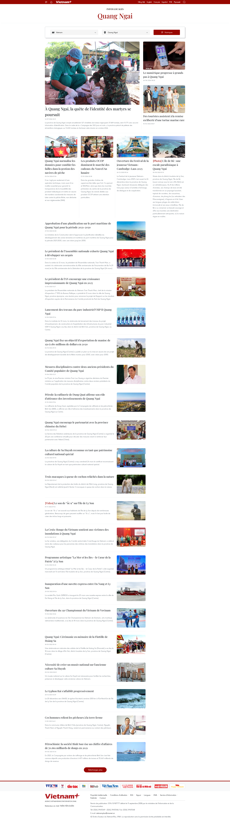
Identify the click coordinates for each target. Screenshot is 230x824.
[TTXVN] (51, 786)
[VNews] (62, 786)
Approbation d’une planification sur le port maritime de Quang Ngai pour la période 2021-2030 (78, 225)
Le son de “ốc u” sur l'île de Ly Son (74, 503)
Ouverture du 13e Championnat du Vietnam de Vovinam (78, 610)
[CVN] (127, 786)
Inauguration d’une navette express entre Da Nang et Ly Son (78, 586)
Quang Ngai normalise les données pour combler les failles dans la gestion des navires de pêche (60, 166)
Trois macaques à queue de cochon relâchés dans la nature (79, 476)
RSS (131, 795)
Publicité (93, 798)
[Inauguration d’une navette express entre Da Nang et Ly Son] (131, 591)
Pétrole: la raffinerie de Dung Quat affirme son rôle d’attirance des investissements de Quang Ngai (75, 396)
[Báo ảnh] (161, 786)
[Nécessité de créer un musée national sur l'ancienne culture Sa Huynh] (131, 672)
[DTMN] (143, 786)
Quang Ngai (115, 15)
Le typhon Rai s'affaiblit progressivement (69, 691)
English (149, 2)
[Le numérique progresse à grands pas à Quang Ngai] (164, 55)
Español (164, 2)
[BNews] (84, 786)
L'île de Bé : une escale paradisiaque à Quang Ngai (167, 164)
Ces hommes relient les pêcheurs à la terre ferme (74, 717)
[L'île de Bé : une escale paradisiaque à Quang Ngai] (169, 147)
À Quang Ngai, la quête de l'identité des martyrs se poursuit (88, 111)
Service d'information (168, 795)
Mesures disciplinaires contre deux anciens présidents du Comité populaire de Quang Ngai (79, 368)
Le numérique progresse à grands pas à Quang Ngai (163, 74)
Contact (103, 798)
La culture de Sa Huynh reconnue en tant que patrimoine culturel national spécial (78, 452)
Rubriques (168, 32)
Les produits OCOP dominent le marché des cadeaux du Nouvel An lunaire (95, 166)
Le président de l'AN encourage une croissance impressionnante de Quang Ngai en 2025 (72, 281)
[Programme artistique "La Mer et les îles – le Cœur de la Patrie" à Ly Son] (131, 565)
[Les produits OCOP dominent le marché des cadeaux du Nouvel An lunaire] (97, 147)
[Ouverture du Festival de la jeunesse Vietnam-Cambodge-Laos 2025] (133, 147)
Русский (177, 2)
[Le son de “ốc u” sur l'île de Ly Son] (131, 510)
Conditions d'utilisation (118, 795)
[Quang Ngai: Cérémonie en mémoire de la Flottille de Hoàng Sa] (131, 644)
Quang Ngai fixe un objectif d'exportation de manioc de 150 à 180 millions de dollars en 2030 (77, 342)
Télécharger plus (95, 769)
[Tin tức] (72, 786)
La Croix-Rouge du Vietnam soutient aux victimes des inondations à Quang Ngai (77, 531)
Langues (147, 795)
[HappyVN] (177, 786)
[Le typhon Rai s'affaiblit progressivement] (131, 698)
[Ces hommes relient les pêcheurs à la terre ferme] (131, 725)
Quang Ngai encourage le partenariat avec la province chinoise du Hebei (76, 424)
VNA (155, 795)
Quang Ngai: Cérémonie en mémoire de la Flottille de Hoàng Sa (76, 638)
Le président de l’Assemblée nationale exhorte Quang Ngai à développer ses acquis (79, 253)
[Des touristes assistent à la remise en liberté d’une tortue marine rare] (164, 99)
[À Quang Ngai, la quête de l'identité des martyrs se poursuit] (92, 73)
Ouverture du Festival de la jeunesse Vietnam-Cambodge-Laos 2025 (133, 164)
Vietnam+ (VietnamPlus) (64, 2)
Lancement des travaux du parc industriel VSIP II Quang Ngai (78, 311)
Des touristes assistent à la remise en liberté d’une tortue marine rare (163, 118)
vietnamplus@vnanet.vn (105, 813)
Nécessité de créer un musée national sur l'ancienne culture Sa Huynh (75, 666)
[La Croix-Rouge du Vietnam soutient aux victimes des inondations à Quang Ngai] (131, 537)
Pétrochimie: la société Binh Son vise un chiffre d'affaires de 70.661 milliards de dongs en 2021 (78, 746)
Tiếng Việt (141, 2)
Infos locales (115, 9)
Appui (138, 795)
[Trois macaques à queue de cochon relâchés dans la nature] (131, 484)
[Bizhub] (94, 786)
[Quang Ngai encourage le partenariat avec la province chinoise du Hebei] (131, 430)
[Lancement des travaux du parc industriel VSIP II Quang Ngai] (131, 317)
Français (157, 2)
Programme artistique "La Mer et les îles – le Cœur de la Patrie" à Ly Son (78, 559)
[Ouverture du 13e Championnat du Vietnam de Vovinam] (131, 618)
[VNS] (110, 786)
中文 (170, 2)
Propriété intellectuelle (98, 795)
